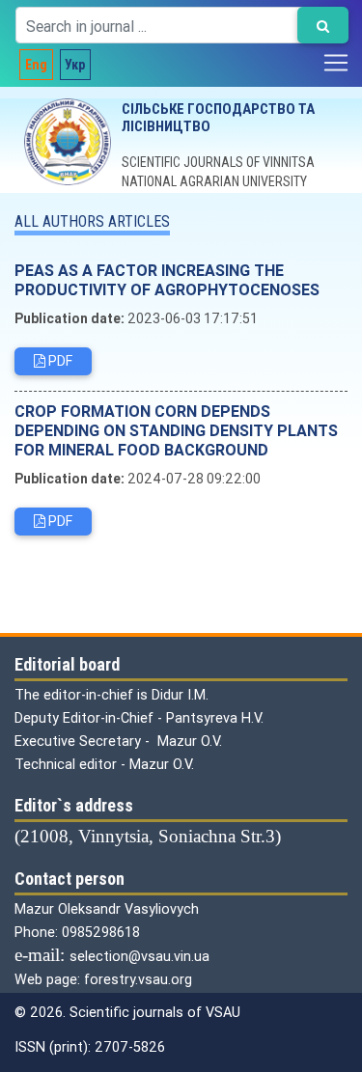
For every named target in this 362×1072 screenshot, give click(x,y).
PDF (58, 361)
